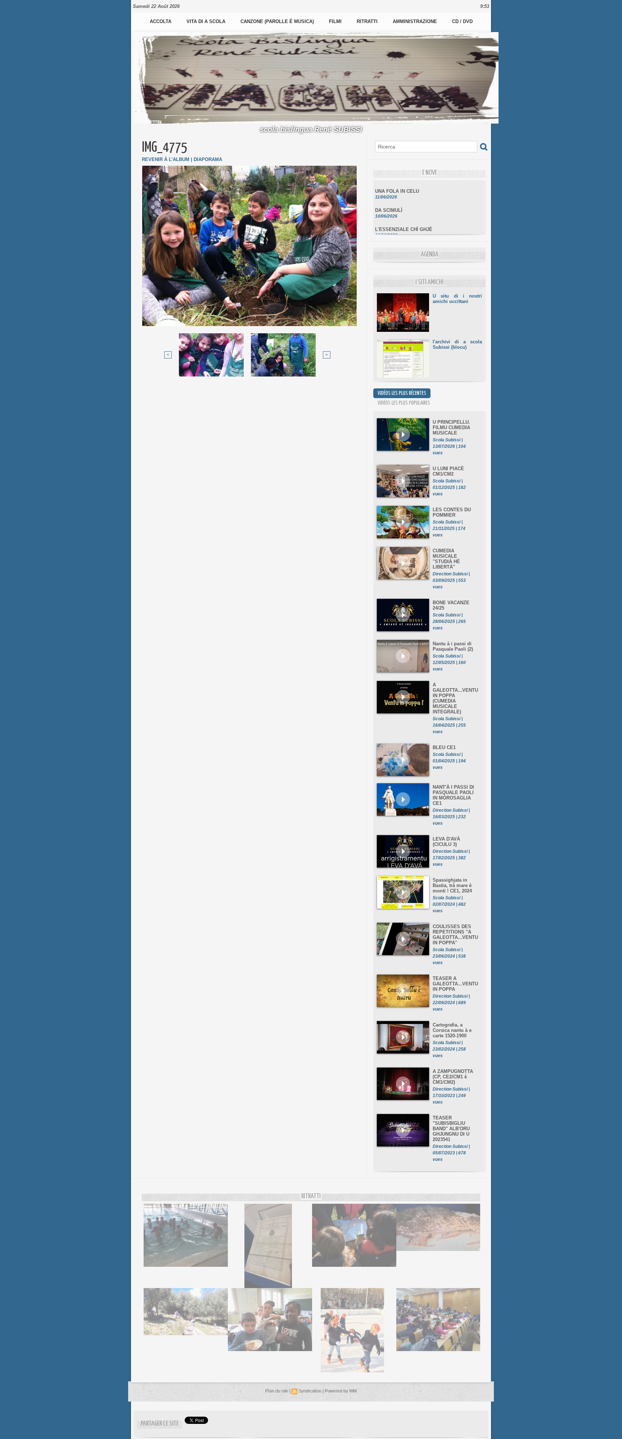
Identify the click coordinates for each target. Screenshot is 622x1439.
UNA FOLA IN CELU (397, 180)
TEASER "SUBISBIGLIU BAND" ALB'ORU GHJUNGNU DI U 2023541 (451, 1128)
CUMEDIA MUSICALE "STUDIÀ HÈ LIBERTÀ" (446, 559)
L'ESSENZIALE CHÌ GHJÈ (403, 218)
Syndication (309, 1391)
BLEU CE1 (444, 747)
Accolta (161, 21)
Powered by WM (341, 1391)
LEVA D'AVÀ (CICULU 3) (446, 841)
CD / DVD (462, 21)
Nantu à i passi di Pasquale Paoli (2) (453, 646)
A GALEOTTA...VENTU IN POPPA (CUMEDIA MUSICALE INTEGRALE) (455, 698)
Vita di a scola (206, 21)
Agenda (429, 254)
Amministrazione (415, 21)
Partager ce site (160, 1423)
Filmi (336, 21)
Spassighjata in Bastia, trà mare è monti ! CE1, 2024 (452, 885)
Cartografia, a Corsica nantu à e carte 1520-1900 (452, 1030)
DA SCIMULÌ (388, 199)
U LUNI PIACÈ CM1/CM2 (448, 471)
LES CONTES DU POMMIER (452, 512)
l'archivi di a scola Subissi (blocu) (457, 344)
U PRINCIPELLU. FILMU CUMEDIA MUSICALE (451, 427)
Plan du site (276, 1391)
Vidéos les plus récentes (402, 393)
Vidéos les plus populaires (404, 403)
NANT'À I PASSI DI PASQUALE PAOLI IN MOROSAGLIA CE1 (453, 795)
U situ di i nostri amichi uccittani (457, 298)
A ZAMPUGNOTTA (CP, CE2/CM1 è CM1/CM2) (453, 1077)
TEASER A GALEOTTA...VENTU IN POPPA (455, 984)
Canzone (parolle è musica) (277, 21)
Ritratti (368, 21)
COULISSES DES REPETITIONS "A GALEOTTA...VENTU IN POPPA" (455, 934)
